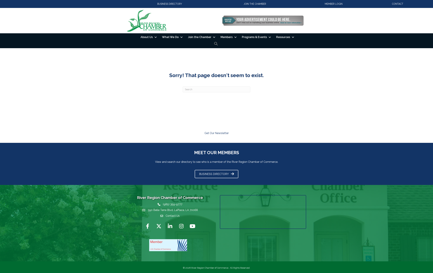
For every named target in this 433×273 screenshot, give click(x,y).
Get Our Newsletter (216, 133)
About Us (147, 37)
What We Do (170, 37)
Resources (283, 37)
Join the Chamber (199, 37)
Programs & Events (254, 37)
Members (227, 37)
